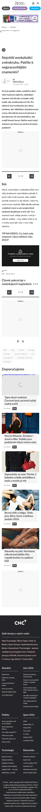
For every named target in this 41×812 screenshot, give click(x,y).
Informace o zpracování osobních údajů (17, 798)
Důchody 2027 (28, 766)
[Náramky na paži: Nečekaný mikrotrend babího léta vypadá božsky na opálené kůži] (20, 538)
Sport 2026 (29, 715)
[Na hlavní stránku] (20, 3)
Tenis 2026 (27, 731)
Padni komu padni (7, 735)
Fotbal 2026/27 (28, 724)
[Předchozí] (9, 176)
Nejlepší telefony (7, 760)
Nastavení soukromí (13, 800)
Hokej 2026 (27, 728)
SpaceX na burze (7, 757)
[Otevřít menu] (38, 3)
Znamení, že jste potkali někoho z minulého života (30, 682)
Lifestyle (13, 27)
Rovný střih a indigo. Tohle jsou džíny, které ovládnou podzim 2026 (19, 516)
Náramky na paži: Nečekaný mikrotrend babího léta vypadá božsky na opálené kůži (20, 556)
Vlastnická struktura (27, 800)
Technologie (8, 750)
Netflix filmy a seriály (8, 773)
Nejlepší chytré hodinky (9, 766)
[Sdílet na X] (23, 341)
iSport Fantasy (14, 644)
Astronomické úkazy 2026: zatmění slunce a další (30, 690)
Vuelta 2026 (28, 659)
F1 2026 (26, 734)
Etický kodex (9, 806)
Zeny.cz (4, 27)
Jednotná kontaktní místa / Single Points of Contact (20, 803)
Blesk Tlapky (23, 641)
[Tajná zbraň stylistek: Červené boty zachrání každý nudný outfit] (20, 384)
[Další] (31, 176)
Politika (5, 715)
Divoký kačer (6, 742)
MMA (25, 721)
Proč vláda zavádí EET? (9, 732)
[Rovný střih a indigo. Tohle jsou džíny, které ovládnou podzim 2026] (20, 500)
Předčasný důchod (29, 757)
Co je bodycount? (7, 695)
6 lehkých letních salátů (30, 706)
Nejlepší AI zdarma (8, 763)
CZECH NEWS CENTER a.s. (29, 782)
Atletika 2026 (27, 737)
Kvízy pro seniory (7, 689)
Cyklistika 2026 (28, 740)
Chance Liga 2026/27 (12, 659)
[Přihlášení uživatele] (33, 3)
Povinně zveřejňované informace (25, 806)
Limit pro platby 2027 (30, 763)
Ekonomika (28, 750)
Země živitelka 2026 (30, 773)
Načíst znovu (20, 260)
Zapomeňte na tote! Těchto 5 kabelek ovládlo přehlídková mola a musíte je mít (20, 477)
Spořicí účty (27, 760)
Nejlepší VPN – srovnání (10, 769)
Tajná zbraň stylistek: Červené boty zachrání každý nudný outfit (20, 400)
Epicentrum (5, 674)
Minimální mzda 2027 (30, 769)
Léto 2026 (28, 668)
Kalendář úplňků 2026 (9, 692)
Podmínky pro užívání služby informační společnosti (20, 795)
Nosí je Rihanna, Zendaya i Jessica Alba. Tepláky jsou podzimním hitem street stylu (20, 439)
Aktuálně (6, 668)
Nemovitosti (13, 648)
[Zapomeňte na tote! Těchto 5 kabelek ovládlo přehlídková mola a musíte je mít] (20, 461)
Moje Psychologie (9, 641)
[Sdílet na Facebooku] (18, 341)
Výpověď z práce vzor (9, 739)
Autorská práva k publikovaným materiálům (20, 792)
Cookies (33, 798)
